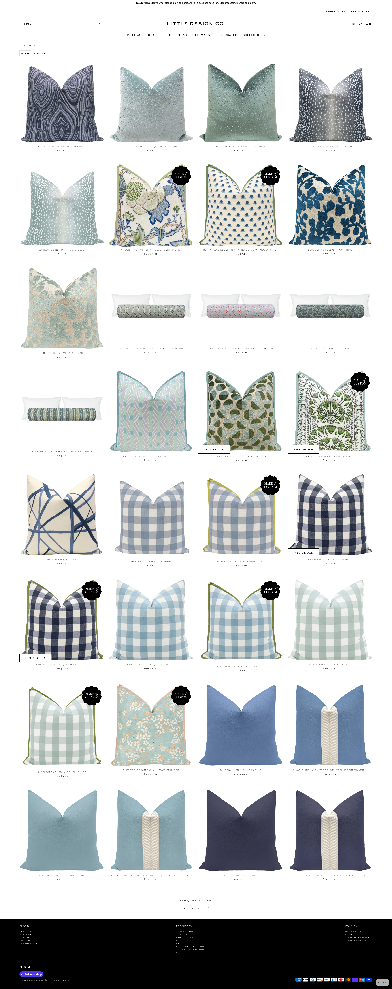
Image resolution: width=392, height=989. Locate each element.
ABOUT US (182, 952)
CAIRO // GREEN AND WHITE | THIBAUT (330, 456)
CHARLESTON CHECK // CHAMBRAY (151, 561)
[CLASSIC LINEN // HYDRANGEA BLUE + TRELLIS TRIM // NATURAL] (151, 830)
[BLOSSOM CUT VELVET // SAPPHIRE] (330, 205)
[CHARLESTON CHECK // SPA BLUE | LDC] (61, 726)
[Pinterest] (21, 967)
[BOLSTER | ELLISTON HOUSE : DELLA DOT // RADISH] (240, 306)
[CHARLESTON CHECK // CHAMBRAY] (151, 515)
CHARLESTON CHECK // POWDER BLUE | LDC (240, 666)
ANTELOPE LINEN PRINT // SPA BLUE (62, 250)
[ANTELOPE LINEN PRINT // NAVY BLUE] (330, 102)
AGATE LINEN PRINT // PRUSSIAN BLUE (62, 146)
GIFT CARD (26, 940)
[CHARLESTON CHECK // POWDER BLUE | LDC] (240, 621)
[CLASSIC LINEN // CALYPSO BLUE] (240, 725)
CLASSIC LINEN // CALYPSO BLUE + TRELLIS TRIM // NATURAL (330, 770)
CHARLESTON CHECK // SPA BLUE (330, 664)
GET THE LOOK (28, 943)
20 (199, 908)
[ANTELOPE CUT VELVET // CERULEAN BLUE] (151, 102)
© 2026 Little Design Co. (33, 980)
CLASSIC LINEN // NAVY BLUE (240, 875)
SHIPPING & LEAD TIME (190, 949)
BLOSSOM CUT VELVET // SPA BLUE (62, 353)
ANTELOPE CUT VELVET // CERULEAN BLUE (151, 146)
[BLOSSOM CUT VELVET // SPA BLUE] (61, 308)
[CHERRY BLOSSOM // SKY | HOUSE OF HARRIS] (151, 725)
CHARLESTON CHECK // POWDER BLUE (151, 664)
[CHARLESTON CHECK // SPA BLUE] (330, 620)
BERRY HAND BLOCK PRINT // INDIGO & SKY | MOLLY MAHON (240, 250)
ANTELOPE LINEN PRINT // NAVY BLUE (330, 146)
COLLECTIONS (254, 35)
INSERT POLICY (354, 931)
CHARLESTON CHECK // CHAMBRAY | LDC (240, 561)
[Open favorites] (360, 24)
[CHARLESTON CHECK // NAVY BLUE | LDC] (61, 620)
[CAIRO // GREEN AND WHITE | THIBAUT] (330, 411)
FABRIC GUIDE (185, 937)
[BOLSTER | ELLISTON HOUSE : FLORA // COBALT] (330, 306)
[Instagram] (25, 967)
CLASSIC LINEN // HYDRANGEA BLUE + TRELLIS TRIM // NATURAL (151, 875)
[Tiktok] (29, 967)
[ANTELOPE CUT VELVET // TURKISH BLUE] (240, 102)
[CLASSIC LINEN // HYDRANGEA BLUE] (61, 830)
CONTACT (182, 940)
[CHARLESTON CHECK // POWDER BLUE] (151, 620)
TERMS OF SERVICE (357, 940)
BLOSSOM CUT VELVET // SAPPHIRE (330, 250)
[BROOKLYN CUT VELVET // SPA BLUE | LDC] (240, 411)
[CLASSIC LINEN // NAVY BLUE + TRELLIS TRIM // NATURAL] (330, 830)
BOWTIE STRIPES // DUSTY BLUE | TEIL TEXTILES (151, 456)
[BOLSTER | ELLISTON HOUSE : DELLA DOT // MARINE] (151, 306)
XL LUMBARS (27, 934)
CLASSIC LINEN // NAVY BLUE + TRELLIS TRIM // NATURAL (330, 875)
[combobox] (62, 24)
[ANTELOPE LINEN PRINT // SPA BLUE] (61, 205)
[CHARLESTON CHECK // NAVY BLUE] (330, 514)
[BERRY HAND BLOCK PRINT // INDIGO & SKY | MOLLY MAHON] (240, 205)
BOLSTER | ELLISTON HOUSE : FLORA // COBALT (330, 348)
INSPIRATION (334, 11)
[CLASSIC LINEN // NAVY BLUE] (240, 830)
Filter (26, 53)
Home (22, 45)
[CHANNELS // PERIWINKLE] (61, 514)
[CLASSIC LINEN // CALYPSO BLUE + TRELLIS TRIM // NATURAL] (330, 725)
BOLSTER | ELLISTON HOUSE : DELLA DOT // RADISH (240, 348)
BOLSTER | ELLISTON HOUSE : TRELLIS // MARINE (61, 451)
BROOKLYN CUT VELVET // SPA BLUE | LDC (240, 456)
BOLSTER (25, 931)
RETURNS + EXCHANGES (191, 946)
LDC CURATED (226, 35)
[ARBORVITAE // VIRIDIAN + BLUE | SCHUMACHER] (151, 205)
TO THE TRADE (185, 931)
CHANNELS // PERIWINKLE (62, 559)
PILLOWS (134, 35)
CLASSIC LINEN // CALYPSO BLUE (241, 770)
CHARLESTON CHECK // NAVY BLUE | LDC (61, 664)
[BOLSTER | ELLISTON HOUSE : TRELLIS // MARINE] (61, 409)
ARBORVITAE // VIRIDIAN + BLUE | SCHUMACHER (151, 250)
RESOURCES (360, 11)
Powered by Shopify (62, 980)
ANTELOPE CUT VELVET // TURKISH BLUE (240, 146)
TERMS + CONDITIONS (359, 937)
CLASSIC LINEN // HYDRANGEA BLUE (62, 875)
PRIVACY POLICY (355, 934)
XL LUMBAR (178, 35)
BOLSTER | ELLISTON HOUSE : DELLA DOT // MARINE (151, 348)
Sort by (41, 53)
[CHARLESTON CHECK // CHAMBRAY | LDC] (240, 515)
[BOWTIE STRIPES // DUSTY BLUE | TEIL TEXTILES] (151, 411)
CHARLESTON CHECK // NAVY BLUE (330, 559)
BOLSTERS (155, 35)
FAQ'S (179, 943)
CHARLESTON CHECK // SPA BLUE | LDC (62, 772)
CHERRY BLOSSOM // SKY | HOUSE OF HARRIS (151, 770)
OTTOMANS (201, 35)
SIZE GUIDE (183, 934)
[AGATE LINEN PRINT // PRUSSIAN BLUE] (61, 102)
